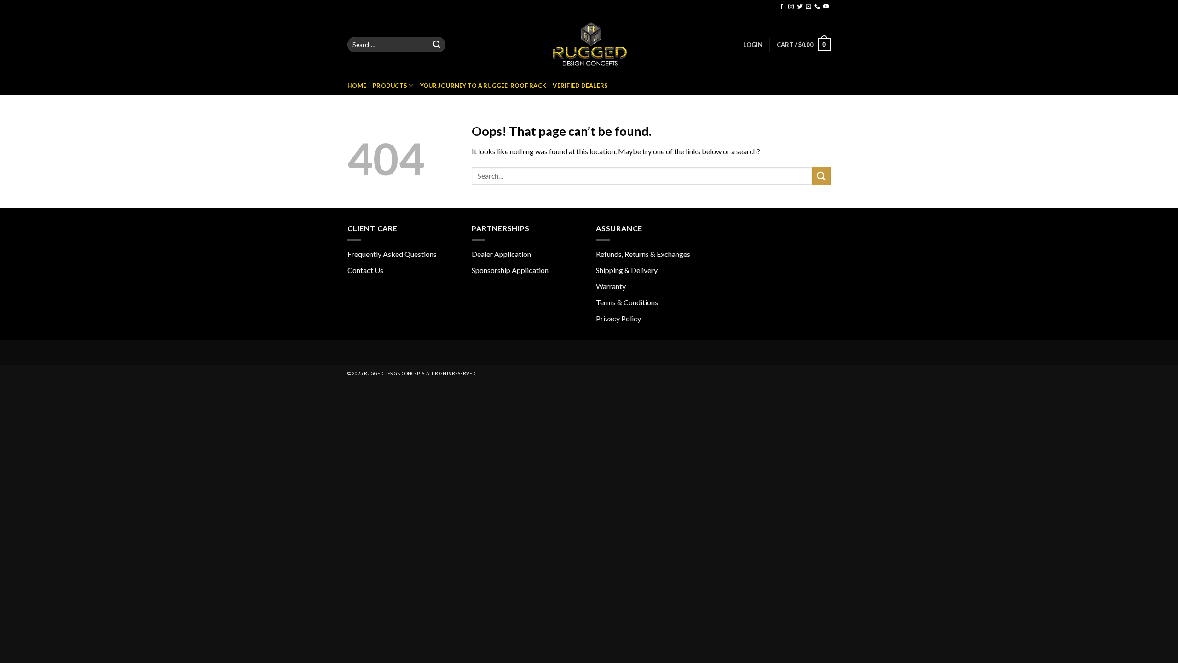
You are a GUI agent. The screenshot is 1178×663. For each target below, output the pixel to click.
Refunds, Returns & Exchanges (643, 254)
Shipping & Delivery (627, 270)
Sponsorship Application (510, 270)
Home (356, 85)
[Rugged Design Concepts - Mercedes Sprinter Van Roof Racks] (589, 45)
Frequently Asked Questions (392, 254)
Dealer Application (501, 254)
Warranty (611, 286)
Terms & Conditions (627, 302)
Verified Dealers (580, 85)
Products (390, 85)
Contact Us (365, 270)
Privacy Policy (618, 318)
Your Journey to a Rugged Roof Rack (483, 85)
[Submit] (437, 44)
